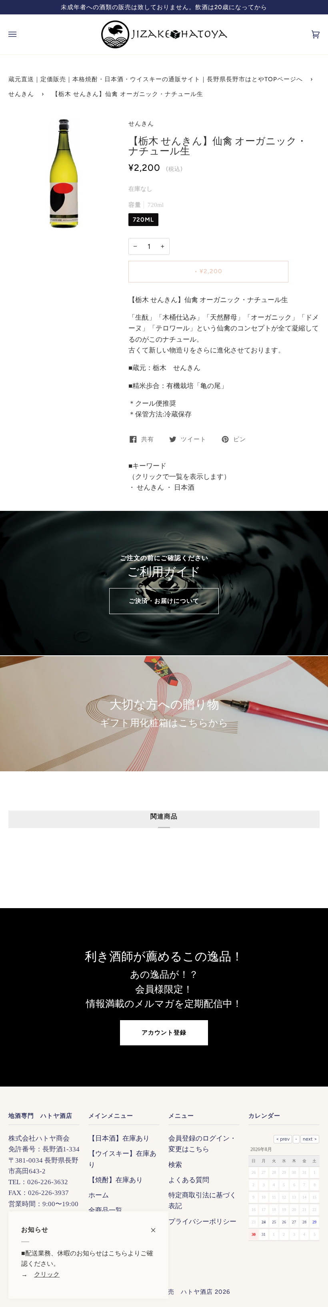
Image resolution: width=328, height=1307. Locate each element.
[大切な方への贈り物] (164, 713)
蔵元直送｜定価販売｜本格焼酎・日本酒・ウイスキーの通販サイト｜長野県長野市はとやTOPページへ (155, 79)
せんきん (21, 94)
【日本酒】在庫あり (119, 1138)
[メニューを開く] (20, 34)
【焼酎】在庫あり (115, 1180)
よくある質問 (188, 1180)
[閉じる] (156, 1226)
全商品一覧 (105, 1210)
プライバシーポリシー (202, 1221)
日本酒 (183, 487)
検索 (175, 1165)
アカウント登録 (164, 1032)
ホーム (98, 1195)
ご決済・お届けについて (164, 600)
